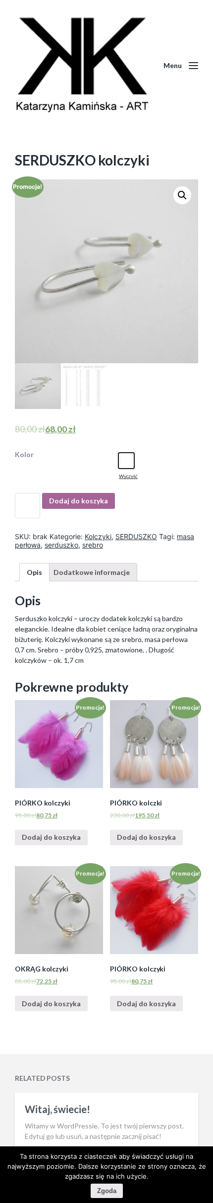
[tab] (34, 572)
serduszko (61, 545)
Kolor (24, 454)
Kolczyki (98, 536)
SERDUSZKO (136, 536)
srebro (92, 545)
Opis (34, 572)
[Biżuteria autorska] (82, 65)
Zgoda (106, 1191)
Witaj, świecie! (57, 1109)
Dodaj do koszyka (78, 500)
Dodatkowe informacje (91, 572)
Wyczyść (128, 476)
